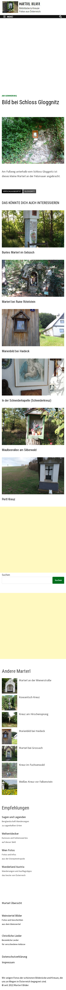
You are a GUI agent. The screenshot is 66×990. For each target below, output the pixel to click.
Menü (10, 16)
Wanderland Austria (13, 866)
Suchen (6, 574)
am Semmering (9, 95)
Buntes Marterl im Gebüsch (18, 252)
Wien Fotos (8, 850)
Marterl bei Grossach (31, 748)
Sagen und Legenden (14, 817)
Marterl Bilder (21, 985)
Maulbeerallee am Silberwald (19, 450)
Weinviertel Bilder (12, 915)
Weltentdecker (10, 833)
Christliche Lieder (12, 935)
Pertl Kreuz (8, 499)
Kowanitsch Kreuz (29, 697)
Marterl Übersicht (12, 903)
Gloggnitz (29, 191)
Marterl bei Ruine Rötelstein (18, 302)
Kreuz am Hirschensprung (33, 714)
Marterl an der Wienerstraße (35, 680)
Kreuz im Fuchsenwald (32, 765)
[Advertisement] (33, 59)
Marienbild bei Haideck (15, 351)
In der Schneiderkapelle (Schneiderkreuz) (26, 400)
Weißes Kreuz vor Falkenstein (35, 781)
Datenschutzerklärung (14, 956)
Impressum (8, 962)
